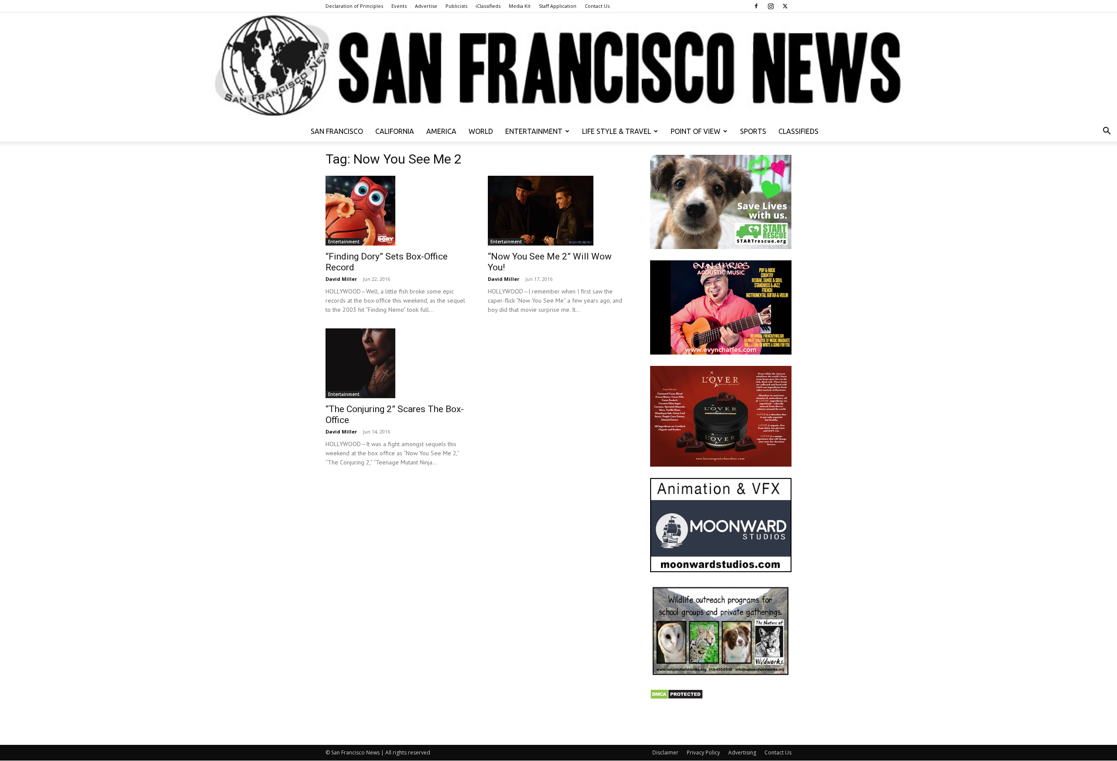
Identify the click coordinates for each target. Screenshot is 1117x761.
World (481, 131)
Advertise (426, 6)
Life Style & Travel (616, 131)
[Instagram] (770, 6)
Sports (753, 131)
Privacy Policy (703, 752)
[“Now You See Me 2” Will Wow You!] (558, 211)
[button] (1106, 132)
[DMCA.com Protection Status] (676, 697)
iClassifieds (488, 6)
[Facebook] (756, 6)
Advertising (742, 752)
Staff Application (557, 6)
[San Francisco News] (558, 67)
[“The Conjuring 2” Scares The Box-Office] (396, 363)
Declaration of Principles (354, 6)
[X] (784, 6)
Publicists (456, 6)
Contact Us (597, 6)
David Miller (341, 279)
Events (399, 6)
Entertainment (533, 131)
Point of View (695, 131)
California (394, 131)
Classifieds (798, 131)
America (441, 131)
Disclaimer (665, 752)
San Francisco (337, 131)
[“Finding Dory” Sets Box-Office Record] (396, 211)
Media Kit (520, 6)
